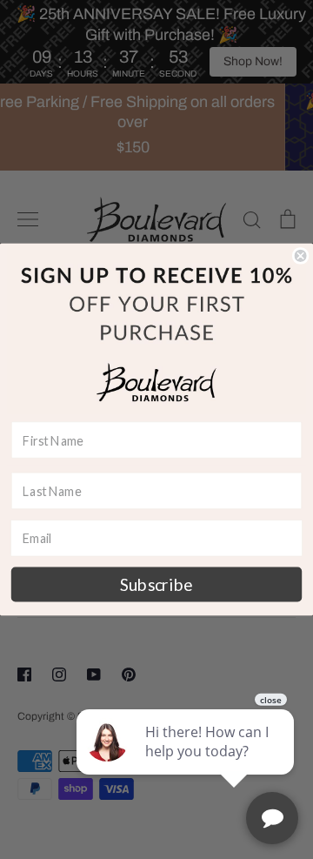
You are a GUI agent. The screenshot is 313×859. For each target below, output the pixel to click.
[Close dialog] (301, 256)
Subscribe (156, 584)
